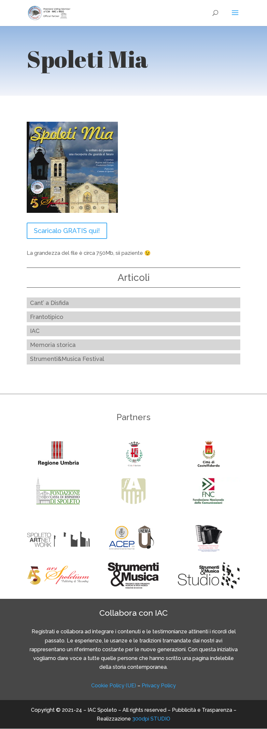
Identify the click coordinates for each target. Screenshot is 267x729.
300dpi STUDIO (151, 719)
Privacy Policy (159, 685)
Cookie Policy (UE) (113, 685)
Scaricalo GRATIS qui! (67, 231)
